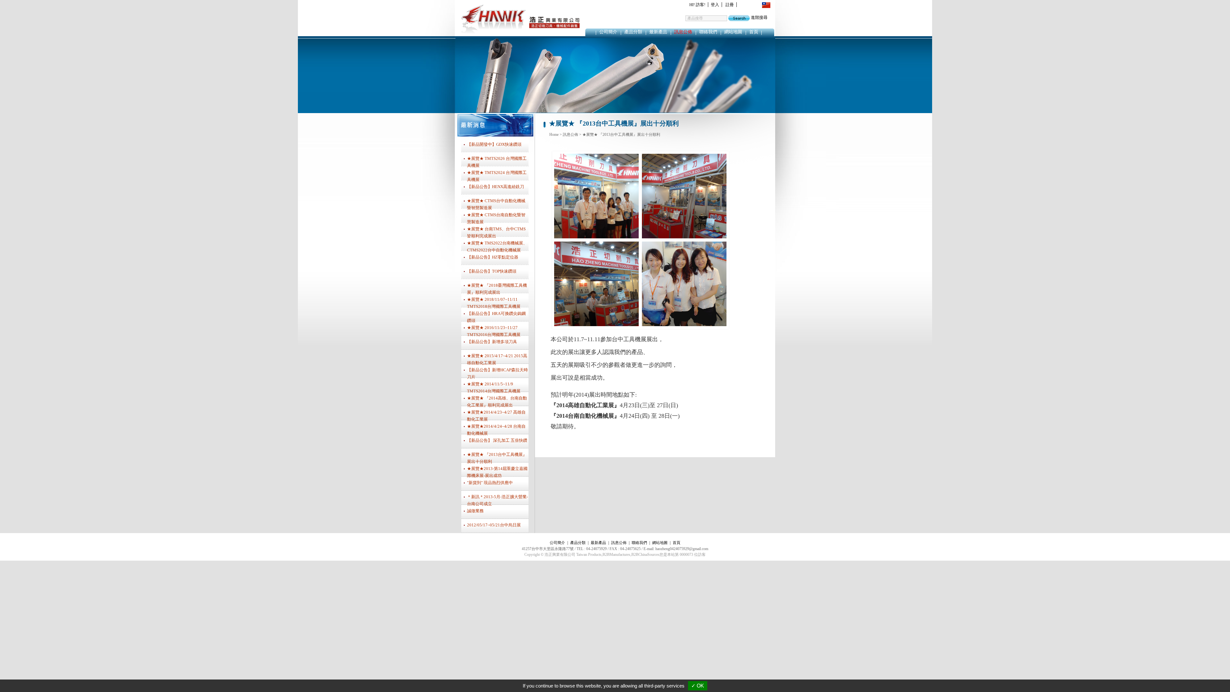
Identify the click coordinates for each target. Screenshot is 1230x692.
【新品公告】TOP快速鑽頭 (491, 271)
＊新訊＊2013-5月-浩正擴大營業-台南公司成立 (497, 499)
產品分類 (633, 31)
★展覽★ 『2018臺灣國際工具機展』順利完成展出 (497, 288)
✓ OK (697, 685)
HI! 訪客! (697, 4)
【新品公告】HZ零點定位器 (492, 257)
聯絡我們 (708, 31)
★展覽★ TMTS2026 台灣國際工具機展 (497, 161)
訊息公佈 (683, 31)
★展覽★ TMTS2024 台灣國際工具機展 (497, 175)
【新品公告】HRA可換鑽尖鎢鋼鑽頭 (496, 316)
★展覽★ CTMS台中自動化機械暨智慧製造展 (496, 203)
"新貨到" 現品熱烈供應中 (490, 482)
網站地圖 (733, 31)
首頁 (753, 31)
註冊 (730, 4)
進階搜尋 (759, 17)
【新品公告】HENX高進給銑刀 (495, 186)
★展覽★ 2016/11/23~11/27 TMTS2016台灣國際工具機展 (494, 330)
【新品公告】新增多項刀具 (492, 341)
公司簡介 (608, 31)
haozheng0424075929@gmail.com (681, 549)
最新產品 (658, 31)
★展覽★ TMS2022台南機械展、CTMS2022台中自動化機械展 (497, 246)
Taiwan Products (589, 554)
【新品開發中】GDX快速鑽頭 (494, 144)
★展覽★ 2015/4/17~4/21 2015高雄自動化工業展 (497, 358)
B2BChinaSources (645, 554)
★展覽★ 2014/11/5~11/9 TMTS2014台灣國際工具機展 (494, 387)
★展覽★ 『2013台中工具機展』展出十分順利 (621, 134)
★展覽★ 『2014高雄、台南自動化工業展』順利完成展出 (497, 401)
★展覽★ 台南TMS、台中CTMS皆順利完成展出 (496, 232)
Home (554, 134)
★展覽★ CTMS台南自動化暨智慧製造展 (496, 217)
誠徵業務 (475, 510)
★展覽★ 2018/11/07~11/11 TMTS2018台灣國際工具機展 (494, 302)
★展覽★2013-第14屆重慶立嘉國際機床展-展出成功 (497, 471)
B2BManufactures (616, 554)
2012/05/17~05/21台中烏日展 (494, 525)
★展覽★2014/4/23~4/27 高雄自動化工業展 (496, 415)
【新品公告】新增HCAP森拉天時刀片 (497, 372)
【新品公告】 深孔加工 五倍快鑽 (497, 440)
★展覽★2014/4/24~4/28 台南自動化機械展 (496, 429)
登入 (715, 4)
